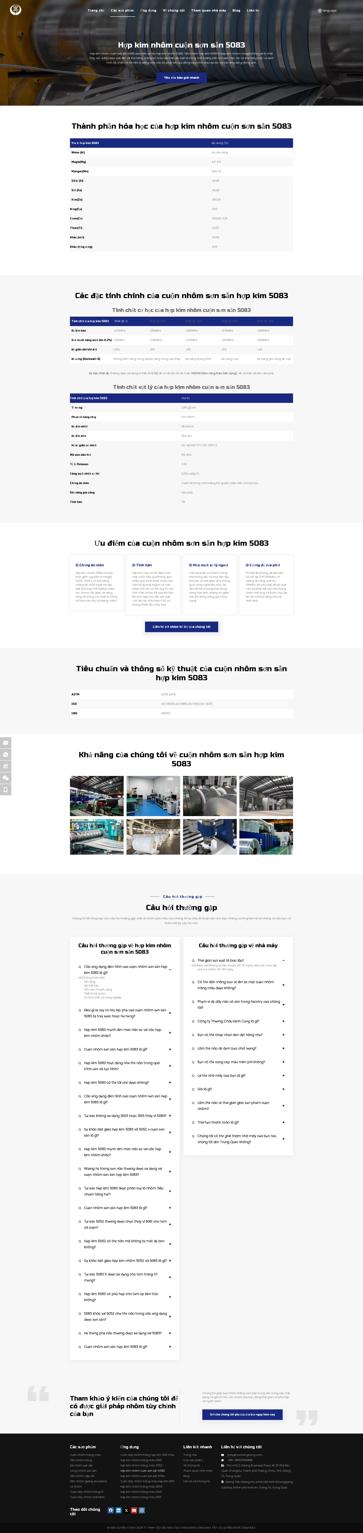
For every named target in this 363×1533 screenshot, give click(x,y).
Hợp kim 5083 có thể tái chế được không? (113, 1082)
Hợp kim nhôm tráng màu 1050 (141, 1492)
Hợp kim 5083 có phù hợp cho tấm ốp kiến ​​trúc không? (118, 1297)
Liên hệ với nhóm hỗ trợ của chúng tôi (181, 627)
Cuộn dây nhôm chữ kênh (87, 1497)
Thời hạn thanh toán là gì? (215, 1122)
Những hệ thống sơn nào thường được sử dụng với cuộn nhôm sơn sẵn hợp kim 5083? (120, 1171)
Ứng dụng (148, 10)
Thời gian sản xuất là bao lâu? (218, 960)
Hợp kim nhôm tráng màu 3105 (140, 1497)
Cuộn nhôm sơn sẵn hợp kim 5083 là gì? (112, 1049)
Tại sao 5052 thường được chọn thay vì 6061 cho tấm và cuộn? (122, 1224)
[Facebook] (111, 1510)
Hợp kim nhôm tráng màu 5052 (141, 1465)
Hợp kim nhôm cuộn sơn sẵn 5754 (142, 1476)
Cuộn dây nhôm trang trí (86, 1492)
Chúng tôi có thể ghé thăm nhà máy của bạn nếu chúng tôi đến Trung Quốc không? (234, 1139)
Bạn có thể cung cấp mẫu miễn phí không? (228, 1062)
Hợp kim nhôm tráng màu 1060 (141, 1460)
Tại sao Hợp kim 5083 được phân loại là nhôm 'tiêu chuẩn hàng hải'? (120, 1191)
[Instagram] (142, 1510)
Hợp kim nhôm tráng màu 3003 (141, 1486)
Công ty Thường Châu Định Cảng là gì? (225, 1021)
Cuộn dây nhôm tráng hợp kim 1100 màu (147, 1455)
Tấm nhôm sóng (81, 1460)
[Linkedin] (119, 1510)
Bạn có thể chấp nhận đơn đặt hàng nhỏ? (227, 1035)
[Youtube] (134, 1510)
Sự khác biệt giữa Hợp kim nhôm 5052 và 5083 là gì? (122, 1260)
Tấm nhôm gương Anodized (88, 1481)
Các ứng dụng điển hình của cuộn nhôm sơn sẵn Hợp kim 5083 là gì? (122, 969)
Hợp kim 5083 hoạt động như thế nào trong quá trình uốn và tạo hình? (119, 1066)
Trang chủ (96, 10)
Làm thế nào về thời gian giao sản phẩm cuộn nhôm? (230, 1105)
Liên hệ (253, 10)
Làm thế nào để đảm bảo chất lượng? (224, 1048)
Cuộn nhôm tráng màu (85, 1455)
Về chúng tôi (174, 10)
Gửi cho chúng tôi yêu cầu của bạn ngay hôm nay (242, 1414)
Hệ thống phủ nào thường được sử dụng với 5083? (120, 1333)
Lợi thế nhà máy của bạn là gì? (218, 1075)
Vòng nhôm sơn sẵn (83, 1471)
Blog (236, 10)
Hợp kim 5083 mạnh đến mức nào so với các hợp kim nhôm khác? (119, 1032)
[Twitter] (126, 1510)
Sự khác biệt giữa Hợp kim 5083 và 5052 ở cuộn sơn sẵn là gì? (121, 1132)
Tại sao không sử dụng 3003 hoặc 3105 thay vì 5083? (122, 1116)
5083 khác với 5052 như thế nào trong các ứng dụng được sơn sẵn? (122, 1316)
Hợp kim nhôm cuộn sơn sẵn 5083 (142, 1471)
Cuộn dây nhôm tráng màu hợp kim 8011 (147, 1481)
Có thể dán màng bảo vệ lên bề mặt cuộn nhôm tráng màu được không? (233, 985)
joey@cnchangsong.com (245, 1455)
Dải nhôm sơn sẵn (81, 1465)
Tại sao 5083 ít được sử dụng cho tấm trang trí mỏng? (117, 1277)
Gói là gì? (202, 1089)
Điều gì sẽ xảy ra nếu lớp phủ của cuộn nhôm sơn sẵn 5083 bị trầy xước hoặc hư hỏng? (122, 1013)
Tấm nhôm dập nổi (82, 1476)
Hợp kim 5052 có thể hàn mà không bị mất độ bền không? (121, 1244)
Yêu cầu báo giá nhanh (181, 77)
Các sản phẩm (122, 10)
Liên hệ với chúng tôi (196, 1481)
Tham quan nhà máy (208, 10)
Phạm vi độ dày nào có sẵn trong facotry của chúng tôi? (236, 1004)
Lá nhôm (76, 1486)
